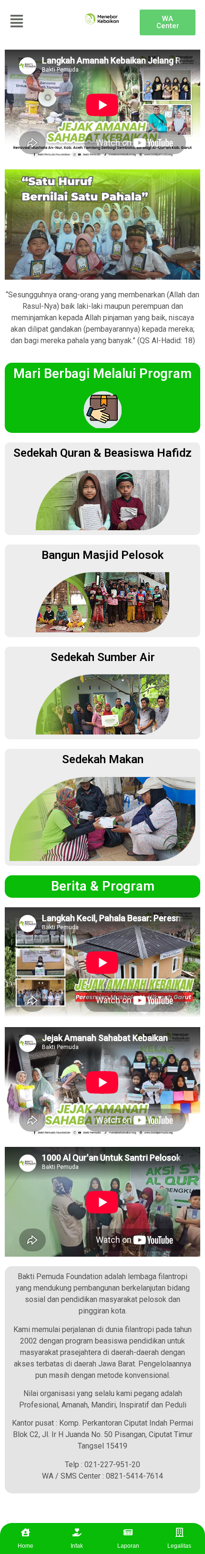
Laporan (128, 1546)
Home (25, 1546)
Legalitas (179, 1546)
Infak (77, 1546)
